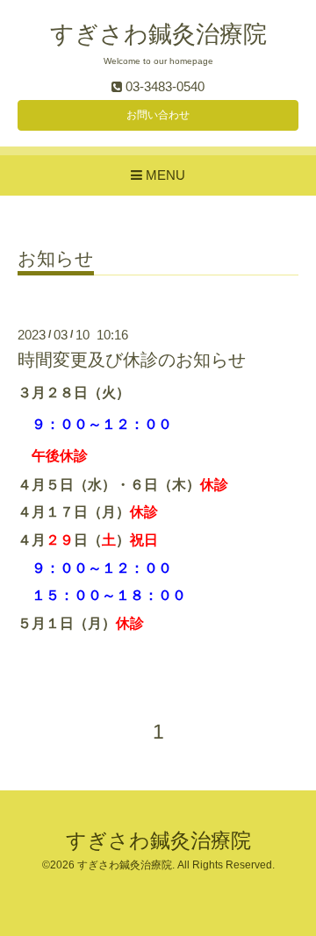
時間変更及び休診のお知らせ (132, 359)
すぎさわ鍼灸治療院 (158, 34)
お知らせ (56, 258)
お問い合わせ (158, 115)
